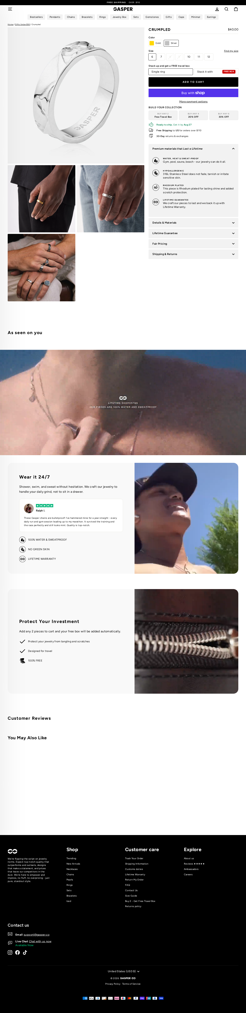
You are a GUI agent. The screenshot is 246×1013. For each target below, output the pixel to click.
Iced (68, 901)
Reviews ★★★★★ (194, 863)
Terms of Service (131, 984)
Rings (69, 885)
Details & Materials (164, 222)
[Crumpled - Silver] (62, 816)
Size (193, 50)
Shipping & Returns (164, 254)
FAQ (127, 885)
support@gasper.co (36, 934)
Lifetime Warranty (135, 874)
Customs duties (134, 869)
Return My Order (134, 879)
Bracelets (71, 895)
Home (10, 24)
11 (199, 56)
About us (189, 858)
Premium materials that (177, 148)
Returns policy (133, 906)
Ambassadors (191, 869)
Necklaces (72, 869)
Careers (188, 874)
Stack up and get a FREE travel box (169, 65)
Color (152, 37)
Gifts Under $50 (22, 24)
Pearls (69, 879)
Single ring (158, 71)
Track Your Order (134, 858)
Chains (70, 874)
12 (208, 56)
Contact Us (131, 890)
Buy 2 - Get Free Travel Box (140, 901)
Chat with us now (40, 941)
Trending (71, 858)
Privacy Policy (112, 984)
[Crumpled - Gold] (57, 816)
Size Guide (131, 895)
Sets (68, 890)
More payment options (193, 101)
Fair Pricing (159, 243)
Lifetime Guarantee (165, 233)
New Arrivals (73, 863)
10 (188, 56)
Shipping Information (136, 863)
